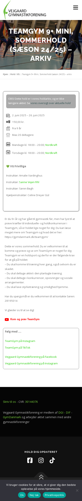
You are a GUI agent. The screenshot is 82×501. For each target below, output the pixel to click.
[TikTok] (52, 460)
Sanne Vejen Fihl (29, 182)
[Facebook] (30, 460)
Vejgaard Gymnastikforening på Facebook (31, 357)
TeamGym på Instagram (20, 341)
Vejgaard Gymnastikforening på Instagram (31, 363)
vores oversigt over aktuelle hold (51, 103)
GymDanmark (12, 417)
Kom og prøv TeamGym (25, 319)
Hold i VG (15, 74)
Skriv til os (9, 402)
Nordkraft (51, 144)
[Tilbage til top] (41, 477)
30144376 (31, 402)
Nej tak (34, 495)
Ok (22, 495)
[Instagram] (41, 460)
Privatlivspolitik (54, 495)
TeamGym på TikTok (17, 347)
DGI (60, 412)
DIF (68, 412)
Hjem (5, 74)
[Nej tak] (77, 490)
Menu (75, 7)
